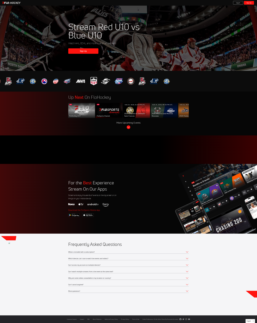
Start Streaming (81, 112)
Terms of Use (135, 319)
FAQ (88, 319)
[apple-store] (88, 220)
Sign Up (249, 3)
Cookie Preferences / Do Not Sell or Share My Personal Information (160, 319)
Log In (238, 3)
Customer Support (72, 319)
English (249, 321)
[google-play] (74, 220)
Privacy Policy (125, 319)
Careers (82, 319)
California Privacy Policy (111, 319)
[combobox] (250, 321)
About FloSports (97, 319)
